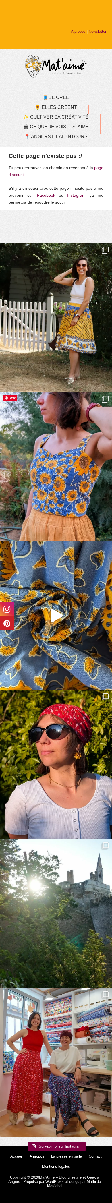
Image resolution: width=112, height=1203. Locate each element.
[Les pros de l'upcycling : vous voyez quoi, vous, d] (56, 615)
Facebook (46, 195)
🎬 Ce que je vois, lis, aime (56, 126)
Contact (95, 1156)
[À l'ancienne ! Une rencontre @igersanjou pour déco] (56, 913)
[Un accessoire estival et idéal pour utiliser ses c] (56, 764)
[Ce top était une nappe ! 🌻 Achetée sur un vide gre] (56, 466)
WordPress (54, 1181)
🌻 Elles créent (56, 107)
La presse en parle (66, 1156)
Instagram (76, 195)
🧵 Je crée (56, 97)
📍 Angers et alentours (56, 136)
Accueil (16, 1156)
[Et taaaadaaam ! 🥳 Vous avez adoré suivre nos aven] (56, 1062)
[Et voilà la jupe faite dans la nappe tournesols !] (56, 317)
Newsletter (97, 31)
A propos (78, 31)
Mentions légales (56, 1166)
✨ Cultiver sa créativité (56, 117)
